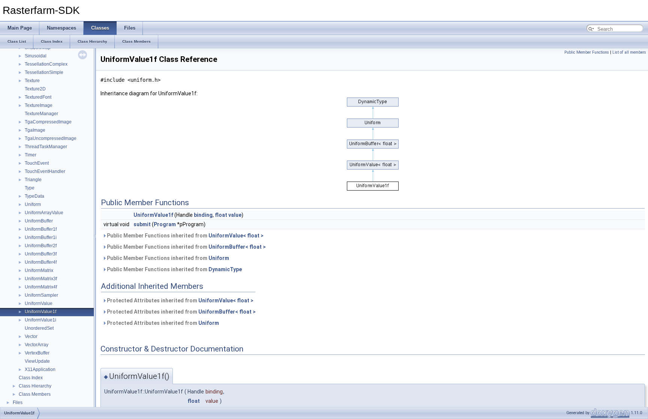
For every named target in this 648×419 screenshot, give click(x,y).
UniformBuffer (39, 221)
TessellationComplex (46, 64)
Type (29, 188)
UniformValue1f (40, 311)
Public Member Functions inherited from (185, 236)
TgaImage (35, 130)
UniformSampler (41, 295)
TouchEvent (37, 163)
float (221, 215)
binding (203, 215)
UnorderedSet (39, 328)
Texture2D (35, 89)
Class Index (31, 377)
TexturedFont (38, 97)
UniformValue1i (40, 320)
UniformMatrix (39, 270)
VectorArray (36, 344)
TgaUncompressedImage (50, 138)
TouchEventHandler (45, 171)
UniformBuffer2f (41, 245)
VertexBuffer (37, 353)
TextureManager (41, 113)
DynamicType (225, 269)
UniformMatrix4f (41, 287)
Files (17, 402)
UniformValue (38, 303)
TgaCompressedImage (48, 122)
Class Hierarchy (35, 386)
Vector (31, 336)
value (235, 215)
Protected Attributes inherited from (180, 300)
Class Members (35, 394)
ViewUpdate (37, 361)
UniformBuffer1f (41, 229)
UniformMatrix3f (41, 278)
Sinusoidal (35, 56)
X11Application (40, 369)
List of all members (629, 52)
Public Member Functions (586, 52)
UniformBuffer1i (41, 237)
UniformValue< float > (236, 236)
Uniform (33, 204)
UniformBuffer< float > (237, 247)
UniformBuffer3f (41, 254)
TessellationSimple (44, 72)
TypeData (34, 196)
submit (142, 224)
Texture (32, 80)
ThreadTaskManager (46, 146)
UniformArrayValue (44, 212)
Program (165, 224)
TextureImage (38, 105)
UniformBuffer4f (41, 262)
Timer (30, 155)
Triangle (33, 179)
